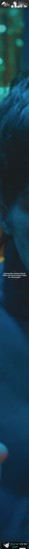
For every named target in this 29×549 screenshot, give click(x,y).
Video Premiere (14, 271)
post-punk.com (16, 279)
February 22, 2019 (12, 279)
